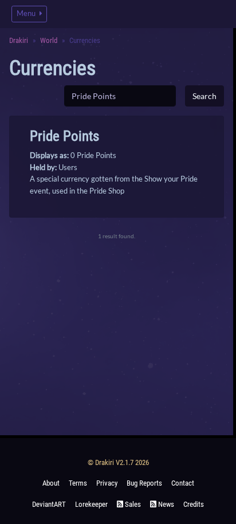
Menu (27, 13)
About (51, 483)
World (48, 40)
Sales (132, 504)
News (165, 504)
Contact (182, 483)
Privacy (106, 483)
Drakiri (18, 40)
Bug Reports (144, 483)
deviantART (49, 504)
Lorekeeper (91, 504)
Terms (78, 483)
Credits (193, 504)
